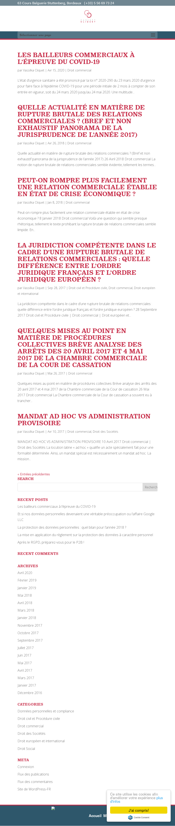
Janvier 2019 (27, 588)
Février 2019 (27, 580)
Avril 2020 (25, 572)
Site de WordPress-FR (34, 789)
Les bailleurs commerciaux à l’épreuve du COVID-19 (76, 58)
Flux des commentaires (35, 781)
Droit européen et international (41, 741)
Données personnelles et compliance (46, 711)
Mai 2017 (25, 663)
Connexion (26, 766)
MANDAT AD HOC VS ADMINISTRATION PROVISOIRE (84, 420)
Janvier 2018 (27, 617)
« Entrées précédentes (34, 474)
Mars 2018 (26, 610)
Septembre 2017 (30, 640)
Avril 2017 (25, 670)
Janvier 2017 (27, 685)
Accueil (95, 815)
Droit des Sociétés (105, 432)
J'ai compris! (139, 810)
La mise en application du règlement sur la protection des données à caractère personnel (85, 534)
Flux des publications (33, 774)
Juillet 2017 (26, 647)
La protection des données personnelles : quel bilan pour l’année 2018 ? (72, 527)
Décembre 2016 (30, 692)
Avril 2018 (25, 602)
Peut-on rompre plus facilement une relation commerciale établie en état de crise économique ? (87, 187)
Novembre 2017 (30, 625)
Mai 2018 (25, 595)
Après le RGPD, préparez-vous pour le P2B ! (51, 542)
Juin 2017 (24, 655)
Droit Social (26, 748)
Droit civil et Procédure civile (88, 288)
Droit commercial (79, 70)
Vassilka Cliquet (33, 70)
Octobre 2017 (28, 633)
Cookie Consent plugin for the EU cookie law (138, 817)
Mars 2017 (26, 678)
